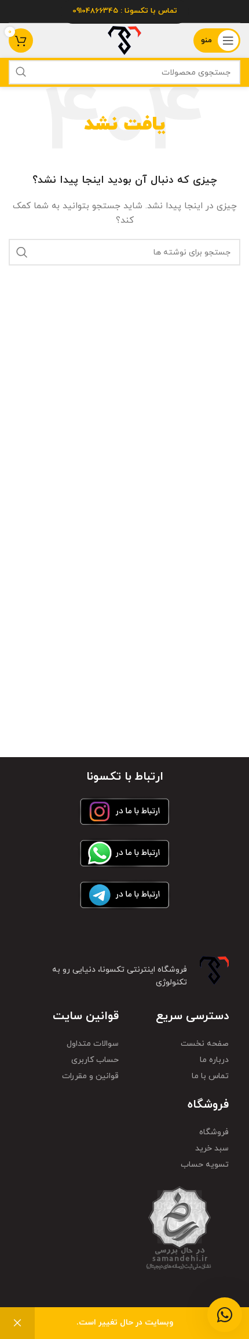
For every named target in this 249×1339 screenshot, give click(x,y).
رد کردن (17, 1323)
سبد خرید (212, 1148)
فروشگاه (214, 1132)
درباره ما (214, 1059)
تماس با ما (210, 1076)
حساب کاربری (95, 1059)
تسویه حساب (205, 1164)
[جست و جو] (21, 72)
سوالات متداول (93, 1043)
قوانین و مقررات (90, 1076)
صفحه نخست (205, 1043)
